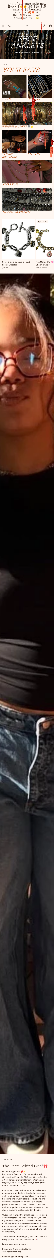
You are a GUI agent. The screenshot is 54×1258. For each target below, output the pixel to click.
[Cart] (50, 26)
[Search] (9, 26)
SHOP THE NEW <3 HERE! (27, 52)
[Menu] (3, 26)
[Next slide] (48, 244)
